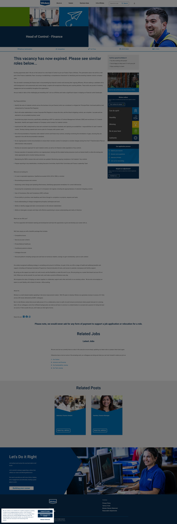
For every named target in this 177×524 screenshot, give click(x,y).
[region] (27, 515)
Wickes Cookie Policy (12, 520)
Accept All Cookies (45, 511)
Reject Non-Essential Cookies (45, 515)
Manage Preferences (45, 519)
